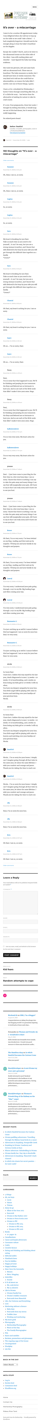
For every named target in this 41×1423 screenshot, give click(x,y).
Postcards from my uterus (16, 1312)
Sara (9, 231)
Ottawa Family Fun (14, 1293)
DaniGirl (8, 140)
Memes (9, 1272)
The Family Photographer (16, 1330)
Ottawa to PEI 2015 (16, 1226)
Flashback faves (11, 1258)
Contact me (7, 1402)
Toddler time (12, 1314)
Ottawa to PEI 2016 (16, 1229)
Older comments (8, 160)
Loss (28, 140)
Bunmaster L (12, 621)
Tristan (9, 1205)
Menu (35, 7)
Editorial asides (11, 1256)
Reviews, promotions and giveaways (18, 1338)
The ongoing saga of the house (16, 1341)
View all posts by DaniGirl (17, 133)
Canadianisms (10, 1237)
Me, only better (13, 1285)
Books (7, 1232)
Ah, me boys (9, 1197)
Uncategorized (10, 1344)
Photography (10, 1322)
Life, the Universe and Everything (17, 1301)
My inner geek (10, 1320)
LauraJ (9, 578)
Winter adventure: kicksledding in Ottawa (21, 1150)
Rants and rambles (12, 1336)
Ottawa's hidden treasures (17, 1296)
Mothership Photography (16, 1325)
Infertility (8, 1277)
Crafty (7, 1245)
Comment (7, 889)
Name (5, 918)
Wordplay (8, 1346)
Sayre (9, 338)
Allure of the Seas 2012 (15, 1210)
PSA (6, 1333)
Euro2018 (10, 1213)
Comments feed (11, 1386)
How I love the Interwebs (14, 1269)
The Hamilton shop (15, 1052)
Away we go (9, 1208)
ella (8, 803)
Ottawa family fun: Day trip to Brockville (20, 1153)
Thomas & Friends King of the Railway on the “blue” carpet (21, 1096)
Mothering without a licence (16, 1306)
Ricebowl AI (12, 1015)
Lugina (9, 199)
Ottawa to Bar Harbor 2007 (17, 1216)
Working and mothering (16, 1317)
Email (5, 927)
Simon (9, 1202)
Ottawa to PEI (12, 1221)
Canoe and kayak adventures (16, 1240)
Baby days (10, 1309)
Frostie (9, 1280)
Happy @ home (11, 1264)
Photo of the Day (13, 1328)
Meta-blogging (13, 1274)
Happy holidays (11, 1266)
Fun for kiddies (10, 1261)
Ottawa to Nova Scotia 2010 (17, 1218)
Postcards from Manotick (16, 1298)
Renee (9, 530)
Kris (8, 835)
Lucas (9, 1200)
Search (5, 1175)
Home (5, 1397)
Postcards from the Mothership (12, 1417)
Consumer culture (11, 1242)
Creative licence (11, 1248)
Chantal (10, 300)
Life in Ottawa (10, 1290)
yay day (8, 1349)
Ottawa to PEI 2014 (16, 1224)
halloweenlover (13, 429)
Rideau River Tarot (10, 1411)
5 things (8, 1194)
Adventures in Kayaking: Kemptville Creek (21, 1142)
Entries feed (9, 1383)
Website (6, 936)
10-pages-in (11, 1234)
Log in (7, 1380)
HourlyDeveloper (14, 1068)
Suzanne (10, 167)
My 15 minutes (12, 1288)
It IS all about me (11, 1282)
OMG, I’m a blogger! (27, 1015)
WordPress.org (10, 1388)
